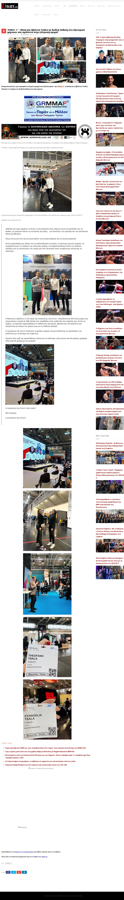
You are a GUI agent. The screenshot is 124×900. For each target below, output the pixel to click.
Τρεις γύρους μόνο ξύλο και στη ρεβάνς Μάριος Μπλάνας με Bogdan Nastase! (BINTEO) (39, 751)
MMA (64, 6)
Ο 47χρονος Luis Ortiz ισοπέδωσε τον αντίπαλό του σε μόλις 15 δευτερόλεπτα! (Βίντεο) (109, 331)
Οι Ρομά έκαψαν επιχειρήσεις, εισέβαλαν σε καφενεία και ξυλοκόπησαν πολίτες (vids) (40, 761)
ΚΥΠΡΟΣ (55, 14)
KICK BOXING (73, 6)
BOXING (82, 6)
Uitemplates (79, 896)
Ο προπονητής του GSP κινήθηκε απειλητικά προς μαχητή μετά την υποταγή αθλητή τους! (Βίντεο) (110, 384)
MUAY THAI (91, 6)
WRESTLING (101, 6)
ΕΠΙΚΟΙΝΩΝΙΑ (47, 6)
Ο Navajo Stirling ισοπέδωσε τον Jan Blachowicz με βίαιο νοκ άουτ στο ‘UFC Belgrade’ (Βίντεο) (109, 358)
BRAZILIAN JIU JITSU (114, 6)
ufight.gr (44, 857)
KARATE (36, 14)
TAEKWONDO (46, 14)
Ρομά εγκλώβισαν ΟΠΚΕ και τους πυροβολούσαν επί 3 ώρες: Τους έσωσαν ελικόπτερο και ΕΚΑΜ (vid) (45, 748)
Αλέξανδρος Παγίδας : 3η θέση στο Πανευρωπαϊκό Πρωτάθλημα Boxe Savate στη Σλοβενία (109, 445)
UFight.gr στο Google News (23, 852)
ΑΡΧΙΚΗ (36, 6)
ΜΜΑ (36, 857)
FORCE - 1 (8, 863)
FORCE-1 (61, 86)
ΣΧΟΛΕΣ (56, 6)
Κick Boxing (26, 34)
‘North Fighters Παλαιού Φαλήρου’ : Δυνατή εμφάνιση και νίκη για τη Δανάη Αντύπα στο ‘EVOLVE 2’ (110, 560)
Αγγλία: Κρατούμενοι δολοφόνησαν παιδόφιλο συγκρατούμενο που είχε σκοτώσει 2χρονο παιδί (110, 411)
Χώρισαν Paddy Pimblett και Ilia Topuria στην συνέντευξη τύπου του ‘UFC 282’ (36, 765)
